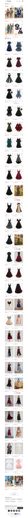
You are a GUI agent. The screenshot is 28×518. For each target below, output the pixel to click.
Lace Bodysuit (19, 499)
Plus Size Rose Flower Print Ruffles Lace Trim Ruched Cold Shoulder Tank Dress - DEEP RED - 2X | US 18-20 (9, 374)
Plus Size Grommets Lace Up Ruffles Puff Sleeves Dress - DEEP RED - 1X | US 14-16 (18, 263)
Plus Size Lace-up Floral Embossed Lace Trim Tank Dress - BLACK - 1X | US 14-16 (9, 246)
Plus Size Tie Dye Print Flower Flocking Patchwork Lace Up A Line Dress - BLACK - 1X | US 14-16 (9, 197)
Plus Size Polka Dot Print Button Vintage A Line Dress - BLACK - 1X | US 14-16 (18, 230)
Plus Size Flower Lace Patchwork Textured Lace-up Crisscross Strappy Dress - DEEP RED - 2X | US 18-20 (18, 342)
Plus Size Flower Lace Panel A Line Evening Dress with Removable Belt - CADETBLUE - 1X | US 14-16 (9, 53)
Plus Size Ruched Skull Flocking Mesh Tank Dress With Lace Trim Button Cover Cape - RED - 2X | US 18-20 (9, 390)
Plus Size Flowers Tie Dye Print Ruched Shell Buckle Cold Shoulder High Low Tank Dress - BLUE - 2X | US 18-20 (18, 374)
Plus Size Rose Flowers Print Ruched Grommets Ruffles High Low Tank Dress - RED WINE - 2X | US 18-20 (18, 358)
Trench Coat (8, 499)
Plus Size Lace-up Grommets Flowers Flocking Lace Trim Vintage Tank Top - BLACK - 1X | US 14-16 (9, 214)
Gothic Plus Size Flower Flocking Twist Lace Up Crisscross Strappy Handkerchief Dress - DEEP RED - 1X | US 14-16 (9, 407)
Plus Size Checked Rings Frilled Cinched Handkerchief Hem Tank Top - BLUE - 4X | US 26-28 (18, 100)
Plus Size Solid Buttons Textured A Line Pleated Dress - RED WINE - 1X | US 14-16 (18, 181)
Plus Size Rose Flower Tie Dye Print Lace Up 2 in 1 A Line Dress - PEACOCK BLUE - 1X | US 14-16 (18, 53)
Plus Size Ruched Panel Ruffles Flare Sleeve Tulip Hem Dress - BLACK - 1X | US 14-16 (18, 149)
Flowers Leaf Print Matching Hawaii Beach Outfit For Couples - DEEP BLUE (18, 488)
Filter (21, 6)
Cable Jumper (12, 501)
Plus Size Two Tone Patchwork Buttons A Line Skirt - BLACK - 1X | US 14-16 (18, 295)
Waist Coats (13, 499)
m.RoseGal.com (10, 1)
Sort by (12, 6)
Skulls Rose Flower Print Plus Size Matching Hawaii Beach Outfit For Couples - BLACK (18, 35)
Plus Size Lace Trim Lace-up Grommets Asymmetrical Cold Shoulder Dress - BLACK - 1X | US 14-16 (9, 165)
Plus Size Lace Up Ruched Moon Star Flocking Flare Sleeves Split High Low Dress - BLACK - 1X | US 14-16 (9, 118)
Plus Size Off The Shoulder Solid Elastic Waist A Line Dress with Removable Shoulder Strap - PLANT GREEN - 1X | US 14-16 (18, 197)
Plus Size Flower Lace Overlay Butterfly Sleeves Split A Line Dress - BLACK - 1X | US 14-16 (9, 263)
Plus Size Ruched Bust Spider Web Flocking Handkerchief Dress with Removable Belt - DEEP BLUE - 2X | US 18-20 (18, 407)
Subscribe (20, 507)
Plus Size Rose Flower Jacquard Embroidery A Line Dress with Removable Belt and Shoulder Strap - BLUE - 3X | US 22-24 (18, 311)
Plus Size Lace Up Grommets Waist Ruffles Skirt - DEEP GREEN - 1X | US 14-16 (18, 246)
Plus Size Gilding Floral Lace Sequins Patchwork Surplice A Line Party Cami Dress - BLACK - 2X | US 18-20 (18, 423)
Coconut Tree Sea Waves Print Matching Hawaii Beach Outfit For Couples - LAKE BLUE (9, 488)
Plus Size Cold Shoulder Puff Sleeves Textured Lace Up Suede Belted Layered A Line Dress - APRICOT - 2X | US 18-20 (18, 390)
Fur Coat (7, 501)
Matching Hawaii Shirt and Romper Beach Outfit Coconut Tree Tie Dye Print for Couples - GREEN (9, 35)
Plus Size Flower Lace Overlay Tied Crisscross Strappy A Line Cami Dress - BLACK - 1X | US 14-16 (9, 181)
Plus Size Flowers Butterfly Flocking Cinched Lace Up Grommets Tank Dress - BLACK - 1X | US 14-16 (9, 295)
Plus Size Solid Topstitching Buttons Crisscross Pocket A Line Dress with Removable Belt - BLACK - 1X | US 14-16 (18, 118)
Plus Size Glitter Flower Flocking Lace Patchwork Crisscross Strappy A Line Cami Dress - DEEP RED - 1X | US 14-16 (9, 279)
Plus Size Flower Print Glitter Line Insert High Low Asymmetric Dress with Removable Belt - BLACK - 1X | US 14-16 (18, 165)
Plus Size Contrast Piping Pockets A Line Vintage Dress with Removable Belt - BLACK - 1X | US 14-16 (9, 100)
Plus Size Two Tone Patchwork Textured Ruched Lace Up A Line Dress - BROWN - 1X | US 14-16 (18, 214)
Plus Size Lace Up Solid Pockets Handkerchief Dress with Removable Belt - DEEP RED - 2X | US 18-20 (9, 439)
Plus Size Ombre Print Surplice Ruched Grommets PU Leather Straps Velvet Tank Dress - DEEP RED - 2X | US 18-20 (9, 342)
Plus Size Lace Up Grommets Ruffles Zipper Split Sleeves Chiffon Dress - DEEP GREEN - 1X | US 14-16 (9, 149)
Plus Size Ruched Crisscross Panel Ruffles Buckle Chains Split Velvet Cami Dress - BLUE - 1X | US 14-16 (9, 358)
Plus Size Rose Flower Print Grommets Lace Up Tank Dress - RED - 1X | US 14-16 (18, 279)
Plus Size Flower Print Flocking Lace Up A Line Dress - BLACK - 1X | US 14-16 (9, 230)
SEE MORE (14, 494)
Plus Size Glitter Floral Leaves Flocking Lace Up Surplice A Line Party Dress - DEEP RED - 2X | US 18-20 (9, 423)
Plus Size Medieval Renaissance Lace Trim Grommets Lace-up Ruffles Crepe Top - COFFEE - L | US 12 (9, 311)
